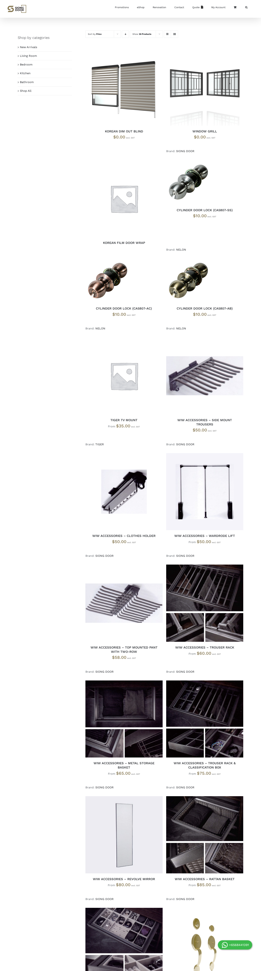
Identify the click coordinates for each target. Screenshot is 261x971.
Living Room (28, 56)
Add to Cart (116, 199)
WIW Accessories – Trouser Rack (204, 647)
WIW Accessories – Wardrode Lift (204, 536)
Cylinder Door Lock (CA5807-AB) (205, 308)
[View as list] (174, 34)
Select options (115, 87)
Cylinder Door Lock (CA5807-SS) (205, 210)
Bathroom (27, 82)
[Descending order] (125, 34)
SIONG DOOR (185, 151)
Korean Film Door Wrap (124, 243)
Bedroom (26, 64)
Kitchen (25, 73)
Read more (196, 376)
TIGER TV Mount (123, 420)
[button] (246, 7)
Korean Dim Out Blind (124, 131)
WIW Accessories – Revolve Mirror (124, 879)
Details (137, 87)
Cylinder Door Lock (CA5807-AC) (124, 308)
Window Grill (204, 131)
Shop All (25, 90)
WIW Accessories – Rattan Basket (205, 879)
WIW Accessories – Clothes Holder (124, 536)
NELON (181, 249)
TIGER (99, 444)
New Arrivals (28, 47)
